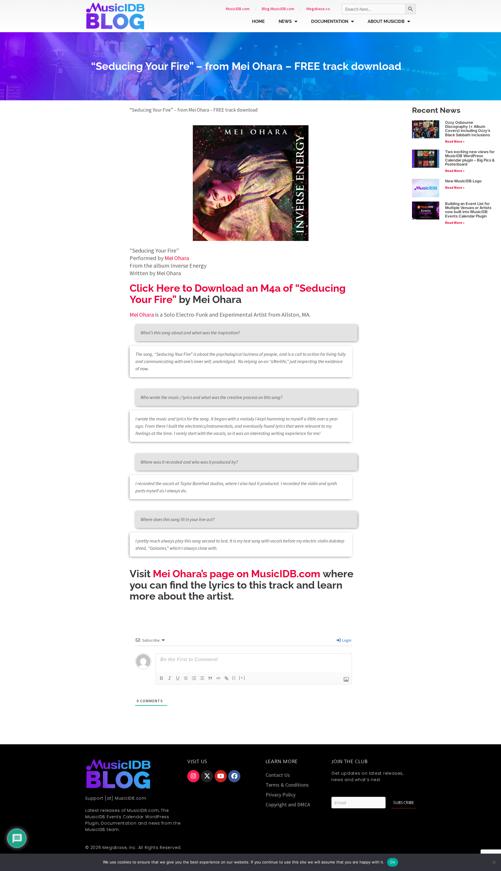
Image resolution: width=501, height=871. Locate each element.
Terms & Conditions (287, 784)
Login (346, 640)
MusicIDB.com (238, 8)
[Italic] (170, 678)
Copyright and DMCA (288, 804)
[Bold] (161, 678)
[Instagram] (193, 776)
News (285, 21)
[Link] (226, 678)
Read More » (454, 141)
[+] (242, 678)
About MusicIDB (386, 21)
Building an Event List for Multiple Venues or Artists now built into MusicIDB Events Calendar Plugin (468, 209)
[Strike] (186, 678)
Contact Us (278, 775)
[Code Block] (218, 678)
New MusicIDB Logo (463, 181)
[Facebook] (234, 776)
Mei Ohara (177, 258)
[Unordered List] (202, 678)
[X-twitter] (207, 776)
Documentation (329, 21)
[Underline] (178, 678)
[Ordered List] (194, 678)
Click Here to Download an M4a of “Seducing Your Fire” (238, 293)
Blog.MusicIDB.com (278, 8)
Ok (392, 862)
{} (234, 678)
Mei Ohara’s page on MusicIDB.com (236, 574)
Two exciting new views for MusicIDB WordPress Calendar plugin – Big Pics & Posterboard (470, 157)
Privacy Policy (280, 794)
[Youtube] (221, 776)
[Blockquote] (210, 678)
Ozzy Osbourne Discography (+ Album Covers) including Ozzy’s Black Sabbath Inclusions (467, 128)
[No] (494, 862)
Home (258, 21)
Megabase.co (318, 8)
